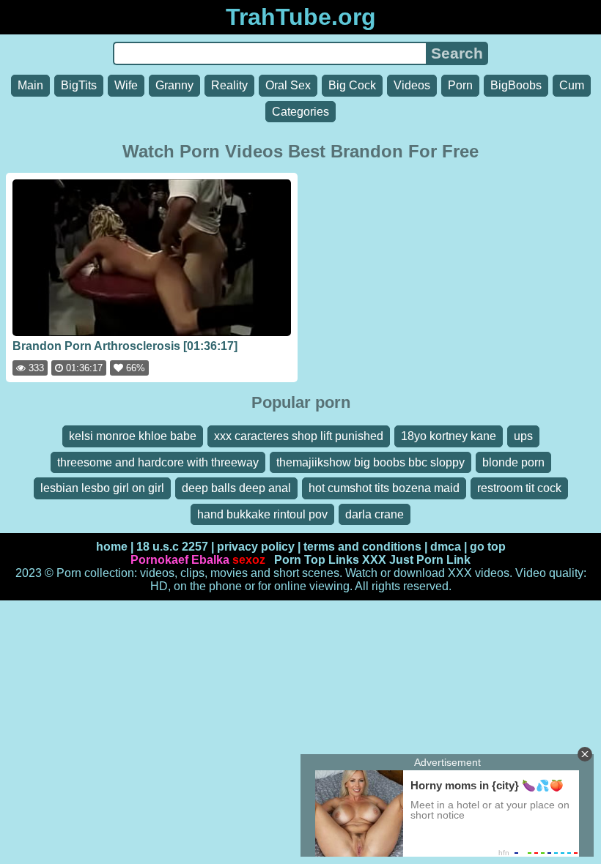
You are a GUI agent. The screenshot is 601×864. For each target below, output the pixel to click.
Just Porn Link (430, 560)
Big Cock (352, 85)
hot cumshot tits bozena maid (384, 488)
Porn (460, 85)
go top (488, 546)
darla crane (374, 514)
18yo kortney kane (448, 436)
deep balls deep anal (236, 488)
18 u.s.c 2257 (172, 546)
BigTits (79, 85)
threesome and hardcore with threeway (158, 462)
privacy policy (256, 546)
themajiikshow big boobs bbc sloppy (370, 462)
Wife (126, 85)
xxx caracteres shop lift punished (298, 436)
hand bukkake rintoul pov (262, 514)
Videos (412, 85)
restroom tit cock (519, 488)
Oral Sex (288, 85)
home (112, 546)
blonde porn (513, 462)
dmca (445, 546)
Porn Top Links (316, 560)
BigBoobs (516, 85)
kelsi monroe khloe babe (132, 436)
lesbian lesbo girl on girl (102, 488)
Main (30, 85)
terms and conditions (362, 546)
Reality (229, 85)
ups (523, 436)
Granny (174, 85)
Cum (571, 85)
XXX (374, 560)
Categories (300, 111)
